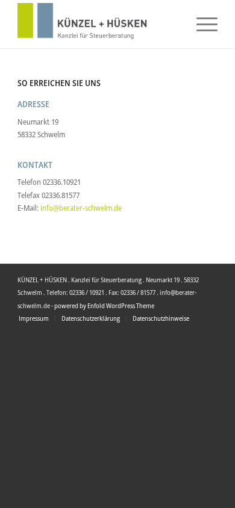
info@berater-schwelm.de (81, 207)
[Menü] (201, 24)
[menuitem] (201, 24)
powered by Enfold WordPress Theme (104, 305)
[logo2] (97, 24)
